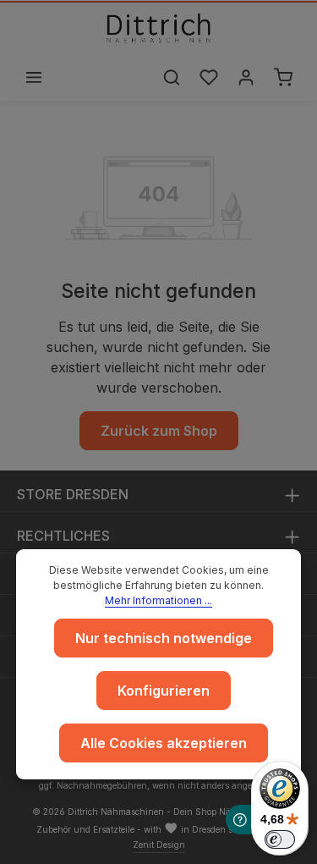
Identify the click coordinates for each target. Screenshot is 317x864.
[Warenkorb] (283, 77)
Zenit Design (159, 844)
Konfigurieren (164, 690)
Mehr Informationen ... (158, 600)
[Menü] (34, 77)
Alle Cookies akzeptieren (163, 743)
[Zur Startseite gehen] (159, 28)
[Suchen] (172, 77)
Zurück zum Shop (159, 430)
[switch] (280, 839)
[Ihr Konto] (246, 77)
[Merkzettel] (209, 77)
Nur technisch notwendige (163, 638)
